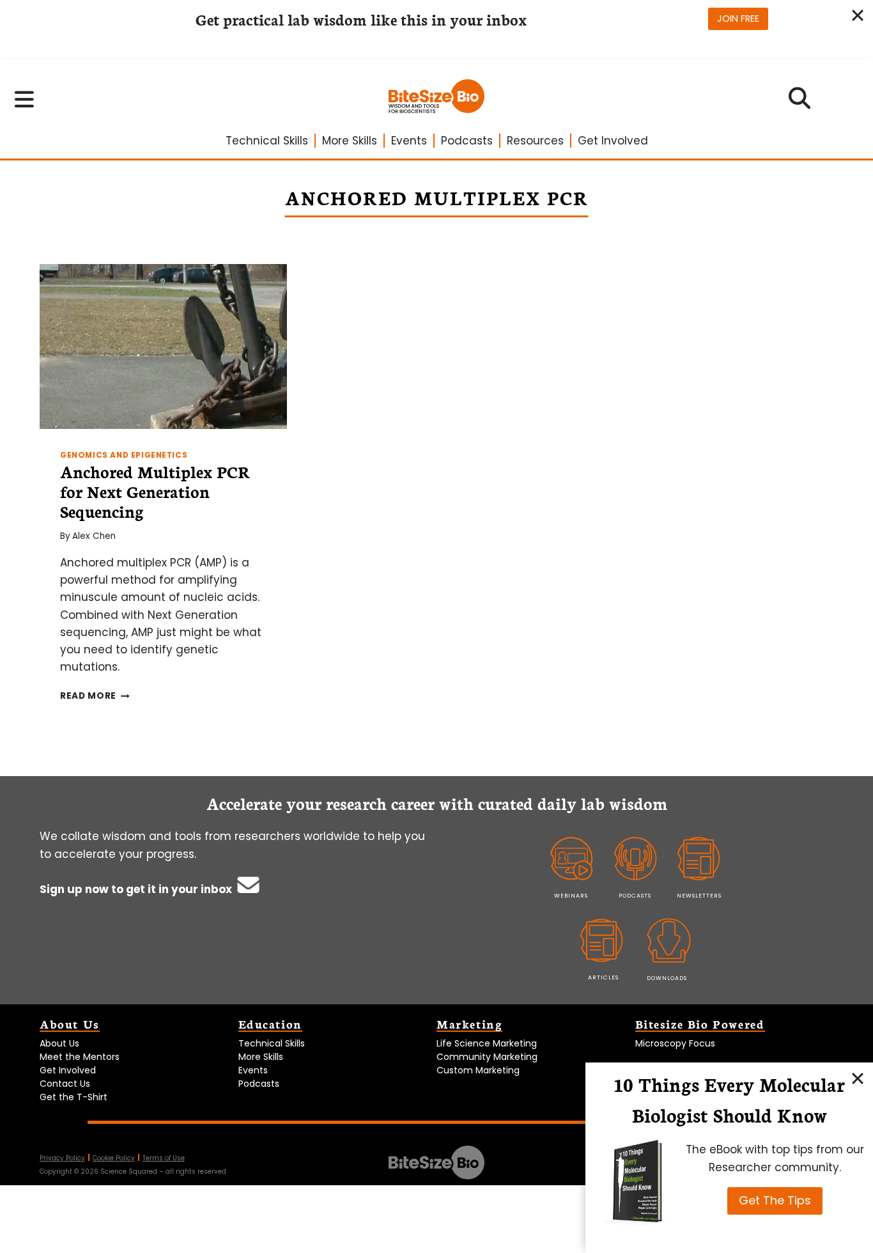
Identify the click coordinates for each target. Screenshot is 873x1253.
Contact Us (65, 1083)
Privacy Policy (62, 1158)
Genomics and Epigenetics (123, 455)
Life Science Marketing (486, 1043)
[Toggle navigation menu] (24, 99)
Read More (95, 696)
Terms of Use (164, 1158)
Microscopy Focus (675, 1043)
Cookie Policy (114, 1158)
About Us (59, 1043)
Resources (535, 140)
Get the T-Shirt (73, 1097)
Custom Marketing (478, 1070)
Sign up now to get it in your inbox (137, 889)
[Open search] (799, 102)
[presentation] (163, 346)
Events (409, 140)
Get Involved (613, 140)
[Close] (858, 1078)
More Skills (349, 140)
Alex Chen (94, 536)
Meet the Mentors (80, 1056)
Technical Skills (267, 140)
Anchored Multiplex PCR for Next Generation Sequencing (155, 491)
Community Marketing (486, 1056)
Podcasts (467, 140)
